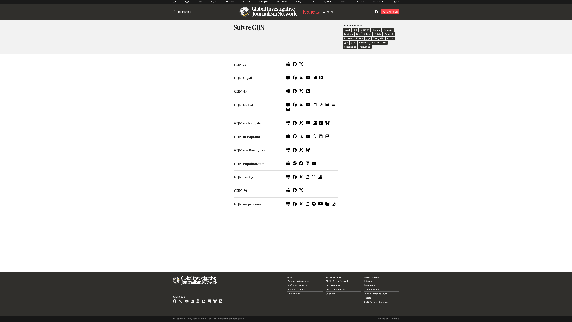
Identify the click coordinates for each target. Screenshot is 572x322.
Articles (368, 281)
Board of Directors (296, 289)
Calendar (330, 293)
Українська (282, 1)
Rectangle (394, 318)
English (214, 1)
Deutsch (359, 1)
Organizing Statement (298, 281)
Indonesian (378, 1)
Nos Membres (333, 285)
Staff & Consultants (297, 285)
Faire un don (390, 11)
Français (230, 1)
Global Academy (372, 289)
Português (263, 1)
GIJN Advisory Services (376, 302)
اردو (174, 1)
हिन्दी (313, 1)
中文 (396, 1)
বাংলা (200, 1)
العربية (187, 1)
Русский (327, 1)
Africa (343, 1)
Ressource (369, 285)
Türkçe (299, 1)
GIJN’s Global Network (337, 281)
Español (246, 1)
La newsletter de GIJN (375, 293)
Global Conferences (336, 289)
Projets (367, 298)
